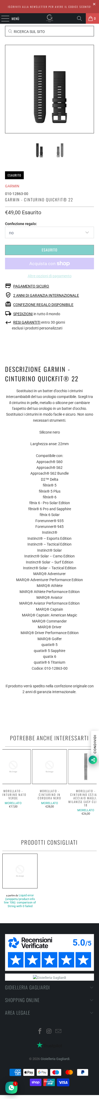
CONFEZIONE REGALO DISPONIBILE (43, 305)
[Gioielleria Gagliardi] (49, 18)
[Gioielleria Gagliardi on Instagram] (49, 1032)
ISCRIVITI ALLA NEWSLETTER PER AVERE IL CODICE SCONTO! (49, 7)
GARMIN (12, 186)
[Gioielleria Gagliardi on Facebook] (40, 1032)
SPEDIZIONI (23, 314)
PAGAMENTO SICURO (31, 286)
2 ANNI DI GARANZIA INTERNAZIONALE (46, 295)
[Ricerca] (79, 18)
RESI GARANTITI (26, 322)
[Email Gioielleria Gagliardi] (58, 1032)
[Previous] (9, 89)
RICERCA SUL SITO (29, 32)
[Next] (90, 89)
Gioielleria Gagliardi (55, 1059)
